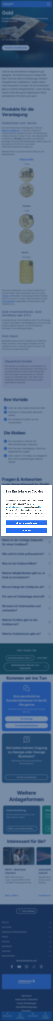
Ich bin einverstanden (26, 523)
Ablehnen (26, 530)
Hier (40, 507)
